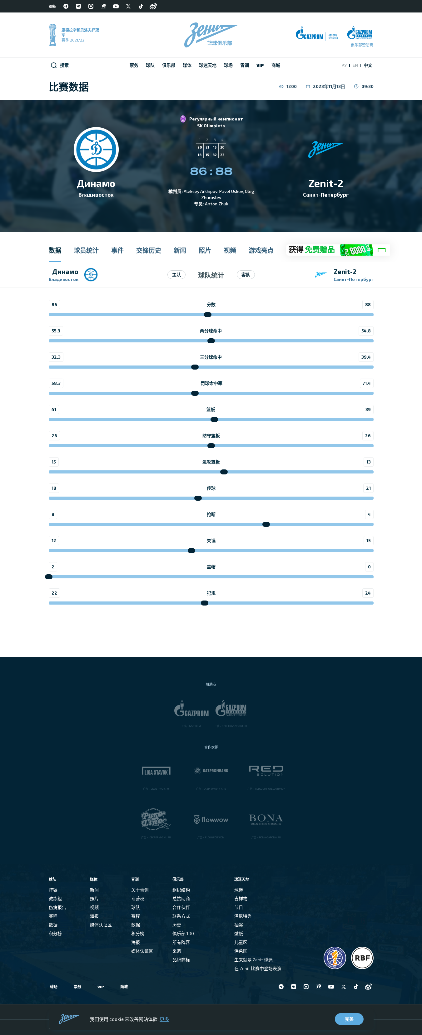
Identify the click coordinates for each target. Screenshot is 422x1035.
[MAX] (91, 6)
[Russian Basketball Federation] (362, 958)
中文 (368, 65)
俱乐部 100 (183, 933)
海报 (94, 916)
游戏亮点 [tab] (261, 250)
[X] (128, 6)
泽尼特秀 (243, 916)
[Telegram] (66, 6)
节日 (238, 907)
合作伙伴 (181, 907)
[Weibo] (153, 6)
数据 (53, 924)
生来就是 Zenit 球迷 (253, 959)
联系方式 (181, 916)
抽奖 (238, 924)
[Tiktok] (141, 6)
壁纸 (238, 933)
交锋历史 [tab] (148, 250)
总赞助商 (181, 898)
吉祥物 (240, 898)
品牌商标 (181, 959)
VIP (100, 986)
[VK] (78, 6)
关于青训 (140, 889)
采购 (176, 951)
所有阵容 (181, 942)
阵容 (53, 889)
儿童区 (240, 942)
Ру (344, 65)
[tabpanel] (211, 439)
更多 (164, 1019)
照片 (94, 898)
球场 (53, 986)
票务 (77, 986)
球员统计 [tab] (86, 250)
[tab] (338, 250)
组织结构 (181, 889)
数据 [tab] (55, 250)
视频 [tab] (230, 250)
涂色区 (240, 951)
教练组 (55, 898)
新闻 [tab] (180, 250)
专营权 (137, 898)
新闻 (94, 889)
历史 (176, 924)
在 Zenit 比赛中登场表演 (257, 968)
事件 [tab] (117, 250)
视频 (94, 907)
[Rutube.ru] (103, 6)
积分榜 (55, 933)
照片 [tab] (205, 250)
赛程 (53, 916)
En (355, 65)
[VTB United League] (335, 958)
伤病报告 (57, 907)
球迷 (238, 889)
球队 (135, 907)
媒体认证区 (101, 924)
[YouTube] (116, 6)
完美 (349, 1019)
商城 (124, 986)
